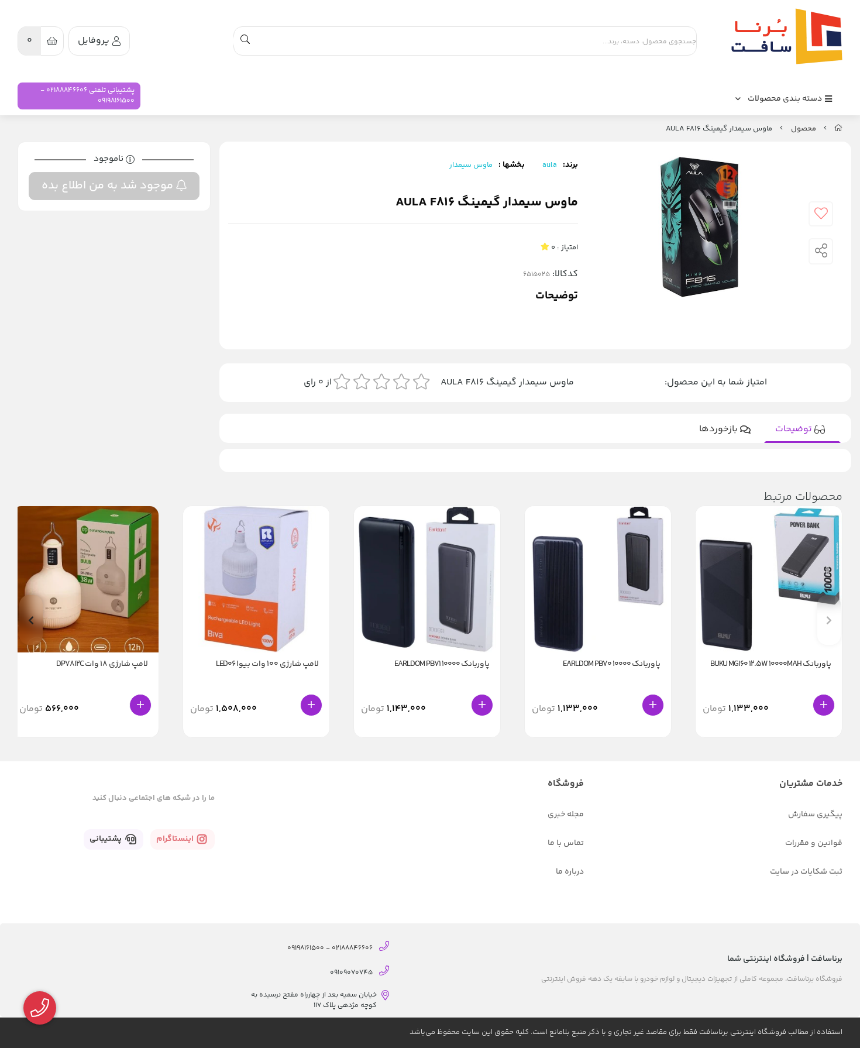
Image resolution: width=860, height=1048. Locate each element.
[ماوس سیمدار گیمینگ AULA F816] (783, 36)
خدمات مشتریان (810, 783)
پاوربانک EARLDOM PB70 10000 (612, 664)
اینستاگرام (175, 839)
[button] (31, 620)
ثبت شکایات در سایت (806, 871)
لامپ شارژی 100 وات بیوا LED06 (267, 664)
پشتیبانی (106, 839)
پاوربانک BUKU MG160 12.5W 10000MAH (770, 664)
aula (549, 165)
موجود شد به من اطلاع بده (109, 186)
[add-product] (824, 705)
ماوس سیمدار (471, 165)
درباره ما (570, 871)
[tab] (802, 429)
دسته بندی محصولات (786, 98)
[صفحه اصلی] (838, 129)
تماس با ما (566, 843)
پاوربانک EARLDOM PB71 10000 (442, 664)
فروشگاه (566, 783)
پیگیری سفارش (815, 814)
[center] (245, 40)
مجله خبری (566, 814)
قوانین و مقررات (813, 843)
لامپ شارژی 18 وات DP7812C (102, 664)
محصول (803, 129)
